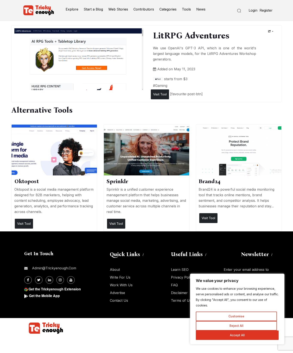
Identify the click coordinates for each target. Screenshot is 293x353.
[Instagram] (60, 280)
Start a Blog (93, 9)
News (200, 9)
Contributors (143, 9)
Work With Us (121, 285)
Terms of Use (182, 300)
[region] (237, 309)
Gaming (161, 85)
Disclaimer (179, 293)
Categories (168, 9)
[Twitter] (38, 280)
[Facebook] (28, 280)
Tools (186, 9)
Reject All (236, 325)
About (115, 269)
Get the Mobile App (44, 295)
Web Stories (118, 9)
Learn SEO (180, 269)
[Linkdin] (49, 280)
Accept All (237, 335)
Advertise (117, 293)
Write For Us (120, 277)
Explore (72, 9)
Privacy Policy (182, 277)
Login (253, 10)
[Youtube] (71, 280)
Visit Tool (160, 94)
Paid (159, 79)
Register (266, 10)
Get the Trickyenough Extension (55, 289)
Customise (236, 316)
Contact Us (119, 300)
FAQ (174, 285)
